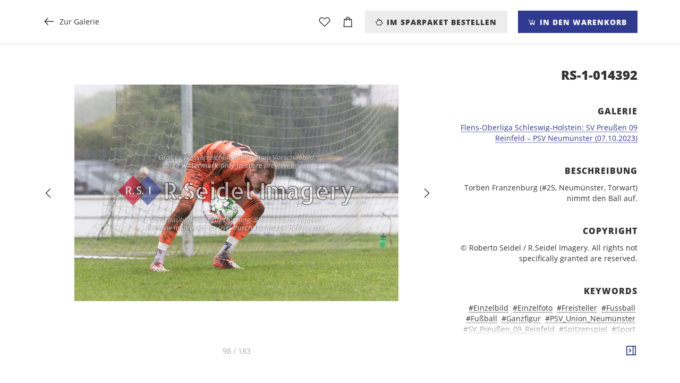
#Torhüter (474, 340)
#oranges (618, 361)
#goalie (622, 350)
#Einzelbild (488, 308)
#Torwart (513, 340)
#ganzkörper (582, 350)
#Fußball (481, 318)
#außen (547, 340)
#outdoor (518, 372)
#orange (545, 361)
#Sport (623, 329)
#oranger (581, 361)
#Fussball (618, 308)
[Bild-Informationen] (631, 351)
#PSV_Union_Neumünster (590, 318)
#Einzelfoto (532, 308)
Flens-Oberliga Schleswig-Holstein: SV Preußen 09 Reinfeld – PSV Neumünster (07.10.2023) (549, 132)
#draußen (538, 350)
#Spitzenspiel (583, 329)
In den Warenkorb (582, 22)
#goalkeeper (504, 361)
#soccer (600, 372)
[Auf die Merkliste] (324, 22)
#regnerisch (560, 372)
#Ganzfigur (521, 318)
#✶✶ (626, 372)
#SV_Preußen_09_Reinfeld (509, 329)
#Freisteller (577, 308)
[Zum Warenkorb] (348, 22)
